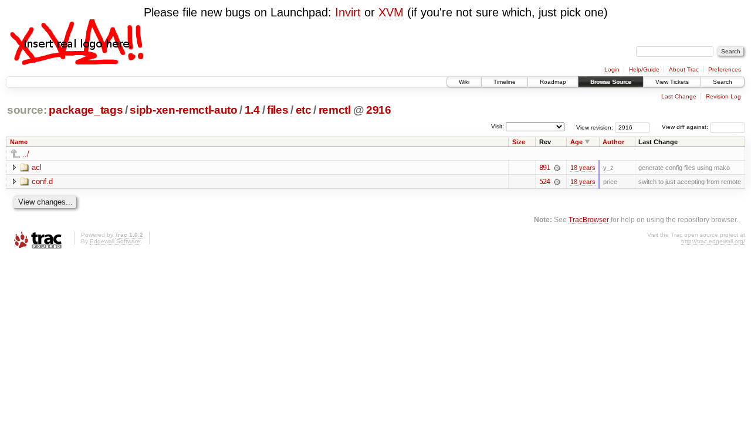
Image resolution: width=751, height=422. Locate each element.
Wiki (464, 82)
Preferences (724, 69)
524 (544, 182)
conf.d (42, 181)
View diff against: (686, 127)
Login (612, 69)
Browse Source (610, 82)
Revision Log (723, 96)
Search (722, 82)
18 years (583, 167)
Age (576, 141)
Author (613, 141)
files (277, 110)
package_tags (86, 110)
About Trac (684, 69)
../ (25, 153)
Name (19, 141)
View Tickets (672, 82)
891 (544, 168)
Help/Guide (644, 69)
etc (304, 110)
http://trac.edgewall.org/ (713, 241)
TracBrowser (589, 219)
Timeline (504, 82)
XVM (391, 12)
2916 (378, 110)
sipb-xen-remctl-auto (183, 110)
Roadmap (553, 82)
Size (518, 141)
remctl (335, 110)
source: (27, 110)
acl (37, 167)
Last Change (678, 96)
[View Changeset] (557, 168)
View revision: (594, 127)
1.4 (252, 110)
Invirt (348, 12)
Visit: (497, 126)
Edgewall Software (115, 241)
